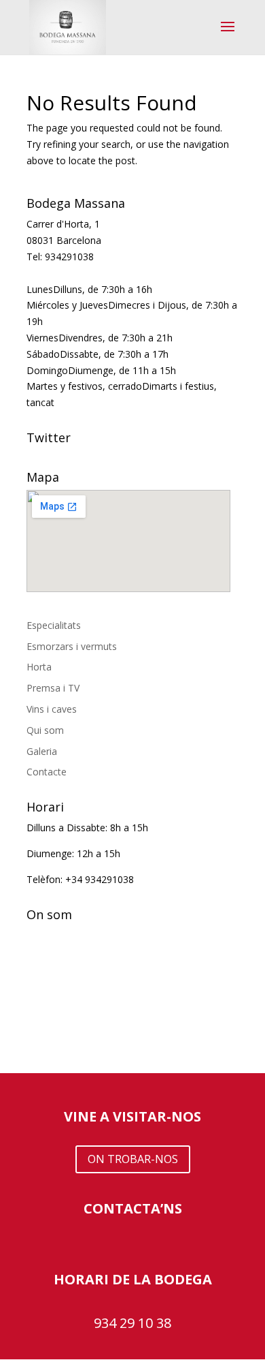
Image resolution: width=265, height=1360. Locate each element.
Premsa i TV (53, 687)
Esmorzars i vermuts (71, 646)
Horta (39, 666)
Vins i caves (51, 708)
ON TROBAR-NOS (133, 1159)
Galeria (41, 751)
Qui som (45, 730)
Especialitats (53, 625)
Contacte (46, 771)
